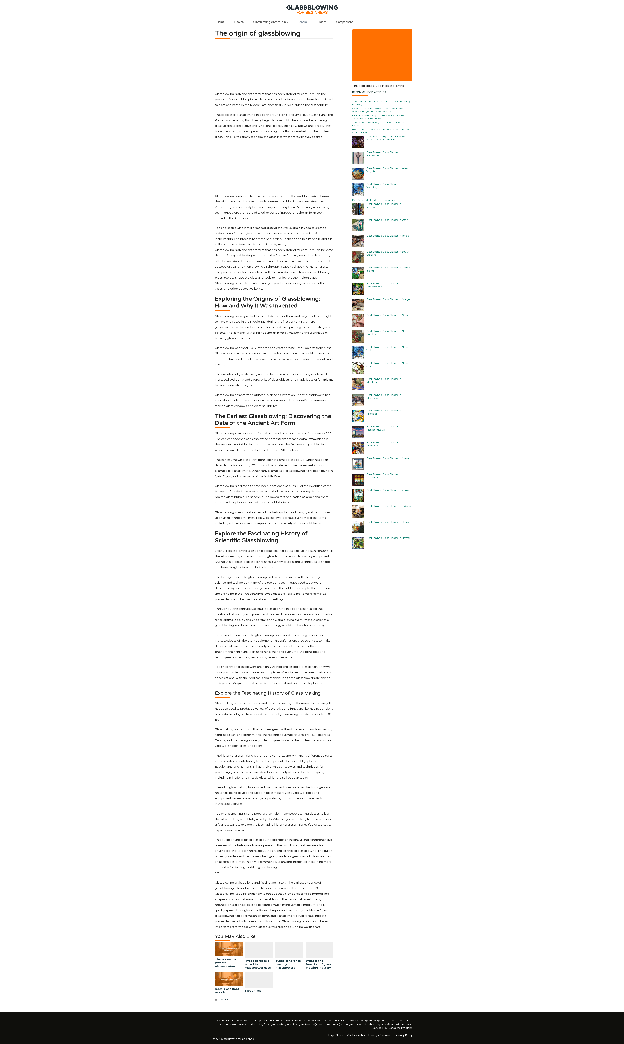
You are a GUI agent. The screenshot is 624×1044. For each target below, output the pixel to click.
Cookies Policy (356, 1035)
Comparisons (344, 22)
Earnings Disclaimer (380, 1035)
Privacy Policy (404, 1035)
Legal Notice (336, 1035)
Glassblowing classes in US (270, 22)
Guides (321, 22)
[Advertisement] (274, 67)
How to (239, 22)
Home (221, 22)
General (302, 22)
